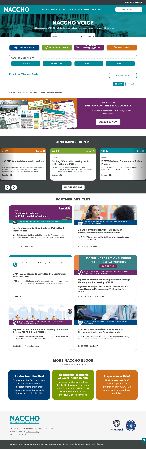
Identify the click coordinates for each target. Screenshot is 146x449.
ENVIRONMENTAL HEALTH (58, 47)
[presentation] (7, 187)
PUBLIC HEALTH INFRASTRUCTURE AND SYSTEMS (91, 47)
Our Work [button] (84, 9)
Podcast (88, 63)
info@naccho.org (32, 431)
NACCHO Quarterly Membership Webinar (23, 161)
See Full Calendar (73, 187)
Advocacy (25, 63)
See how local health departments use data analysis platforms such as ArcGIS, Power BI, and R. (121, 168)
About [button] (45, 9)
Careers (65, 444)
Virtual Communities (77, 444)
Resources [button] (98, 9)
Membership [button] (58, 9)
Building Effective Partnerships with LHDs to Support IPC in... (70, 163)
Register (5, 175)
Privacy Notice (90, 444)
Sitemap (100, 444)
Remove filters (123, 75)
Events (120, 63)
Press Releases (57, 63)
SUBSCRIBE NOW (108, 122)
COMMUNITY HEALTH (26, 47)
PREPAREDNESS (123, 47)
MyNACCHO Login (133, 2)
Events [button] (72, 9)
